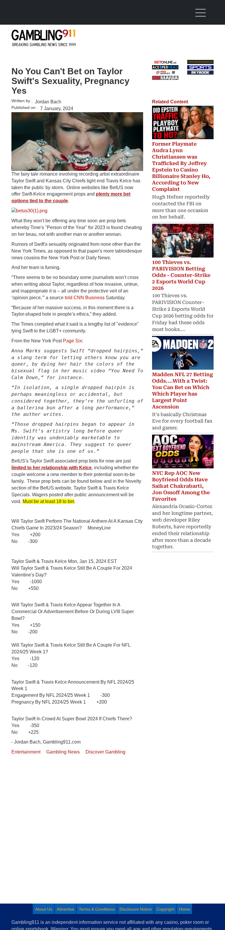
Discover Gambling (105, 751)
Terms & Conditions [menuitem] (97, 909)
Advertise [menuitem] (65, 909)
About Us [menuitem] (43, 909)
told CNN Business (85, 297)
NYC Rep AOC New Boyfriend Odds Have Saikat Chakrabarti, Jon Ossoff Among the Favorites (181, 486)
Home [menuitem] (184, 909)
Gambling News (63, 751)
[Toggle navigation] (200, 13)
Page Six (72, 340)
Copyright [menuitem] (165, 909)
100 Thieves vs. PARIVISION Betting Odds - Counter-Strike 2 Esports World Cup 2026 (181, 275)
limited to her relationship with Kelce (51, 467)
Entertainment (25, 751)
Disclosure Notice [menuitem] (136, 909)
